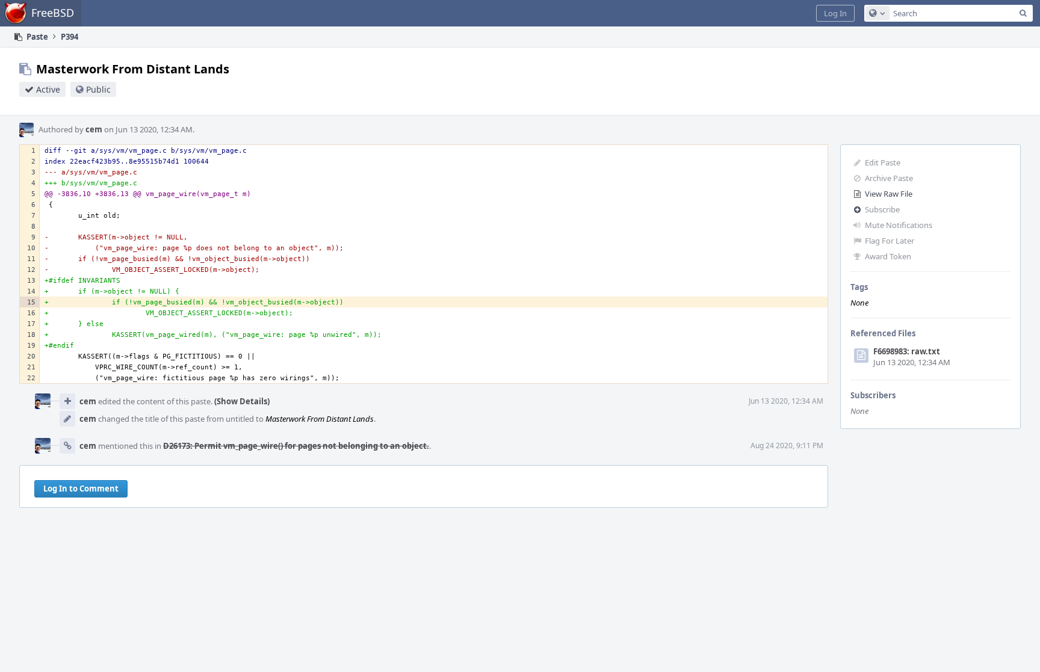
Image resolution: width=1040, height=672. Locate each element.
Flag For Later (889, 240)
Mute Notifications (898, 225)
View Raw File (888, 193)
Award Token (888, 256)
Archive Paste (889, 178)
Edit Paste (882, 162)
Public (98, 89)
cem (93, 129)
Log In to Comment (81, 488)
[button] (835, 13)
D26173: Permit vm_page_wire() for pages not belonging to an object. (296, 445)
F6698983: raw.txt (906, 351)
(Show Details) (242, 401)
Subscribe (882, 209)
